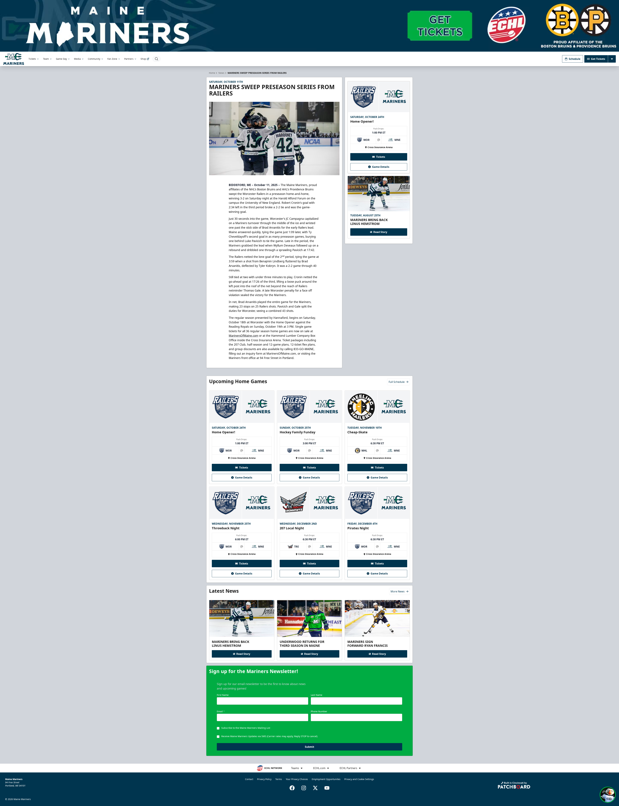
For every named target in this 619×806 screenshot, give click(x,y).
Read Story (380, 232)
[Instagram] (303, 787)
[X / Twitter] (315, 787)
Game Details (380, 167)
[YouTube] (326, 787)
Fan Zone (112, 58)
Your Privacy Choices (297, 779)
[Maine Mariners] (13, 59)
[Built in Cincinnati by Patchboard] (514, 785)
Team (46, 58)
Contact (249, 779)
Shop (143, 58)
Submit (309, 747)
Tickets (32, 58)
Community (94, 58)
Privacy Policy (264, 779)
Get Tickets (598, 59)
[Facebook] (292, 787)
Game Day (61, 58)
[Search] (156, 59)
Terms (278, 779)
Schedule (574, 59)
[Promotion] (309, 26)
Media (77, 58)
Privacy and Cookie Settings (359, 779)
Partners (128, 58)
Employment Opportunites (326, 779)
